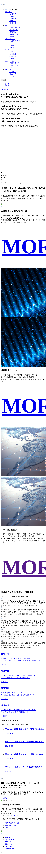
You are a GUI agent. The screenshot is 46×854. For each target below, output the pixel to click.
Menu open (5, 89)
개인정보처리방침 (12, 823)
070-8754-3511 (14, 815)
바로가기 (4, 664)
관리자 (7, 827)
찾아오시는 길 (10, 825)
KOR (7, 84)
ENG (7, 86)
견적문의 (4, 798)
